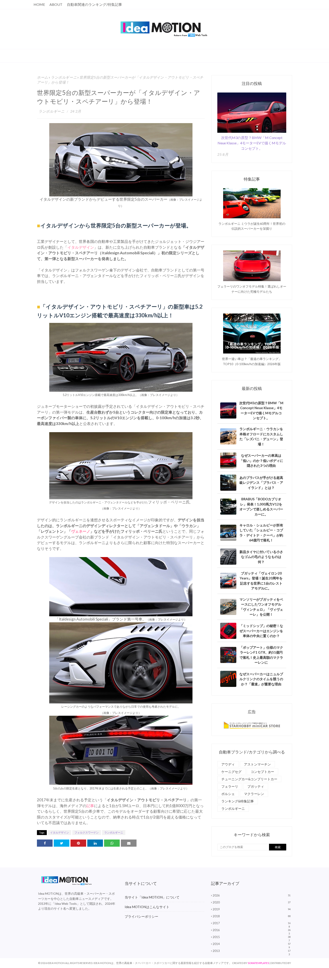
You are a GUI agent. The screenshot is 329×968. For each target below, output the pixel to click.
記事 (90, 805)
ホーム (42, 77)
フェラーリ (229, 786)
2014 (252, 944)
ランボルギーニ (64, 77)
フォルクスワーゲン (87, 832)
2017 (252, 923)
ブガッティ (255, 786)
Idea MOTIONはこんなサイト (147, 907)
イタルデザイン (80, 247)
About (55, 4)
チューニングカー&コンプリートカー (249, 779)
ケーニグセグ (231, 772)
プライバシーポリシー (141, 916)
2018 (252, 916)
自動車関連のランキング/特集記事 (94, 4)
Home (39, 4)
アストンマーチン (257, 764)
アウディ (228, 764)
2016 (252, 930)
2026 (252, 895)
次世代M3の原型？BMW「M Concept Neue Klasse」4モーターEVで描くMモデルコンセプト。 (252, 142)
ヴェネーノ (80, 531)
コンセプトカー (262, 772)
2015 (252, 937)
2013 (252, 951)
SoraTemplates (258, 963)
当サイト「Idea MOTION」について (152, 897)
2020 (252, 902)
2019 (252, 909)
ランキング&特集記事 (237, 801)
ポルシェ (228, 794)
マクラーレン (254, 794)
